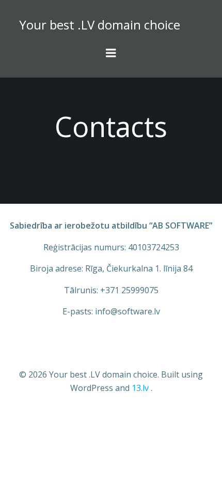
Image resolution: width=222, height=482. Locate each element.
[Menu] (111, 53)
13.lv (140, 388)
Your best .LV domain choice (99, 24)
